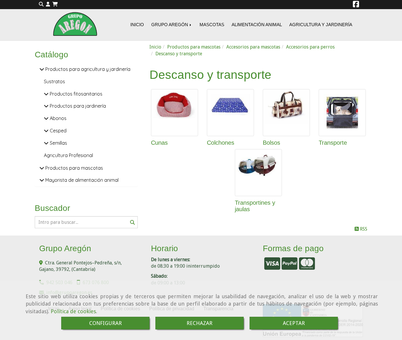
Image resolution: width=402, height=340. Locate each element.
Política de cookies (73, 311)
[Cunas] (174, 112)
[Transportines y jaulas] (258, 172)
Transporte (333, 142)
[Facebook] (356, 5)
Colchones (220, 142)
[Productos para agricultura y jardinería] (41, 69)
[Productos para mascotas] (41, 168)
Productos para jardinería (77, 106)
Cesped (58, 131)
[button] (48, 4)
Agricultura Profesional (68, 155)
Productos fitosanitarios (75, 94)
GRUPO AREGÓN (170, 24)
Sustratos (54, 81)
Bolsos (271, 142)
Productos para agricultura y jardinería (87, 69)
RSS (363, 229)
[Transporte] (342, 112)
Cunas (159, 142)
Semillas (58, 143)
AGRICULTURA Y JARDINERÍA (320, 24)
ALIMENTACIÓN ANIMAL (257, 24)
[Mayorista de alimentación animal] (41, 180)
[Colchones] (230, 112)
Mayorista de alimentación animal (81, 180)
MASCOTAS (212, 24)
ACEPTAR (294, 323)
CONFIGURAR (105, 323)
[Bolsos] (286, 112)
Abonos (58, 118)
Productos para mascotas (73, 168)
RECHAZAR (199, 323)
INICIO (137, 24)
